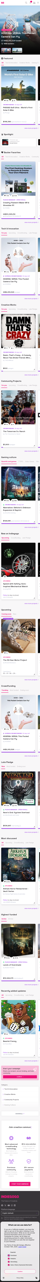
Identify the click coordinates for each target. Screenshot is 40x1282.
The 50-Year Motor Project (15, 660)
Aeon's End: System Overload (16, 812)
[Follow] (5, 576)
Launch (19, 1076)
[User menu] (34, 2)
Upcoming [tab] (12, 233)
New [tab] (14, 614)
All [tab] (2, 63)
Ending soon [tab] (24, 690)
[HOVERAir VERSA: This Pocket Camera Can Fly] (18, 255)
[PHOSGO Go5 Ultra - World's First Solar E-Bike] (18, 84)
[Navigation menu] (38, 3)
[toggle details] (35, 124)
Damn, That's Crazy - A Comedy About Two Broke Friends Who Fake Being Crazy (17, 357)
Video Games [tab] (29, 461)
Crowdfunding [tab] (22, 233)
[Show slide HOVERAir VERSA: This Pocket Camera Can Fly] (6, 50)
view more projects (31, 128)
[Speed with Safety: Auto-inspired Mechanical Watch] (18, 560)
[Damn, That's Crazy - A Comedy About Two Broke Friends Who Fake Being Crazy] (18, 331)
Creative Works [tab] (24, 63)
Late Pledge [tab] (33, 233)
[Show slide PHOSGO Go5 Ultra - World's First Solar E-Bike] (17, 50)
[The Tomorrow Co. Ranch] (18, 407)
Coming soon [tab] (6, 614)
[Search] (26, 3)
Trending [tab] (5, 690)
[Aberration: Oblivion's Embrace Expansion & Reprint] (18, 484)
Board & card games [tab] (9, 461)
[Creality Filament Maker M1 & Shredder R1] (18, 179)
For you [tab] (4, 233)
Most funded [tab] (14, 690)
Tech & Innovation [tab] (11, 63)
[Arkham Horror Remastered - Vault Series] (18, 865)
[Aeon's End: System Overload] (18, 788)
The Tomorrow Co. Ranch (14, 431)
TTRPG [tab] (20, 461)
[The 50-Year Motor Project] (18, 636)
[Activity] (30, 3)
